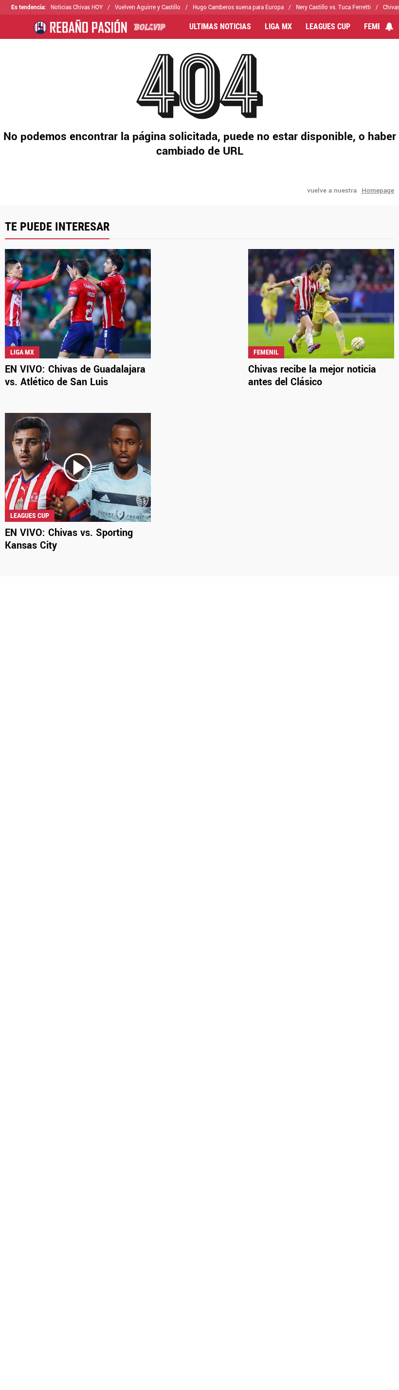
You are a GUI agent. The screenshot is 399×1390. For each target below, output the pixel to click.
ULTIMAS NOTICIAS (220, 26)
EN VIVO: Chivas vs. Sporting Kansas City (69, 539)
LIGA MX (278, 26)
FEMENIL (378, 26)
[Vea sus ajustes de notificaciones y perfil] (389, 26)
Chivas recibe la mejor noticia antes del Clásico (312, 375)
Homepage (378, 190)
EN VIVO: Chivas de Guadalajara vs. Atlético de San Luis (75, 375)
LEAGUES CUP (328, 26)
